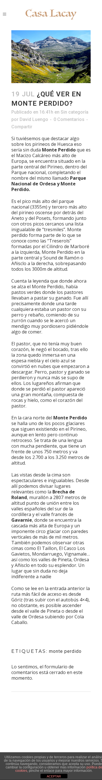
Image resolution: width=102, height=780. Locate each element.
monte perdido (65, 651)
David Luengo (34, 119)
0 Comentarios (69, 119)
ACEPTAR (54, 776)
